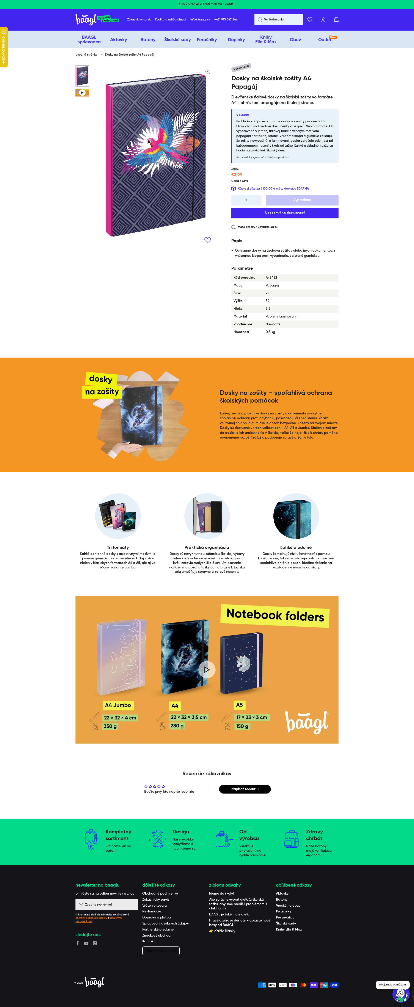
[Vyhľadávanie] (258, 19)
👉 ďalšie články (222, 931)
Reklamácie (151, 911)
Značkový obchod (156, 935)
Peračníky (283, 911)
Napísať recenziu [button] (245, 789)
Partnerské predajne (158, 929)
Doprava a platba (156, 917)
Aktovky (282, 893)
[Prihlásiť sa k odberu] (132, 904)
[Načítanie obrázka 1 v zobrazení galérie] (82, 76)
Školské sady (286, 923)
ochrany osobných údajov (91, 918)
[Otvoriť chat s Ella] (401, 994)
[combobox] (278, 19)
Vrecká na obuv (288, 905)
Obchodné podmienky (160, 893)
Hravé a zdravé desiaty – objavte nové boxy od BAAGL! (239, 923)
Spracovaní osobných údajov (165, 923)
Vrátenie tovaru (154, 905)
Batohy (281, 899)
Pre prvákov (285, 917)
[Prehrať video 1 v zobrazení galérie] (82, 92)
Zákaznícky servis (155, 899)
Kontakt (148, 941)
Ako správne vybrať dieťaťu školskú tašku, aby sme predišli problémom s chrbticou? (238, 904)
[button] (336, 19)
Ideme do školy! (221, 893)
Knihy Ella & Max (289, 929)
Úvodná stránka (86, 54)
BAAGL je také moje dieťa (229, 914)
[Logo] (97, 19)
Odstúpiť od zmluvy (161, 950)
